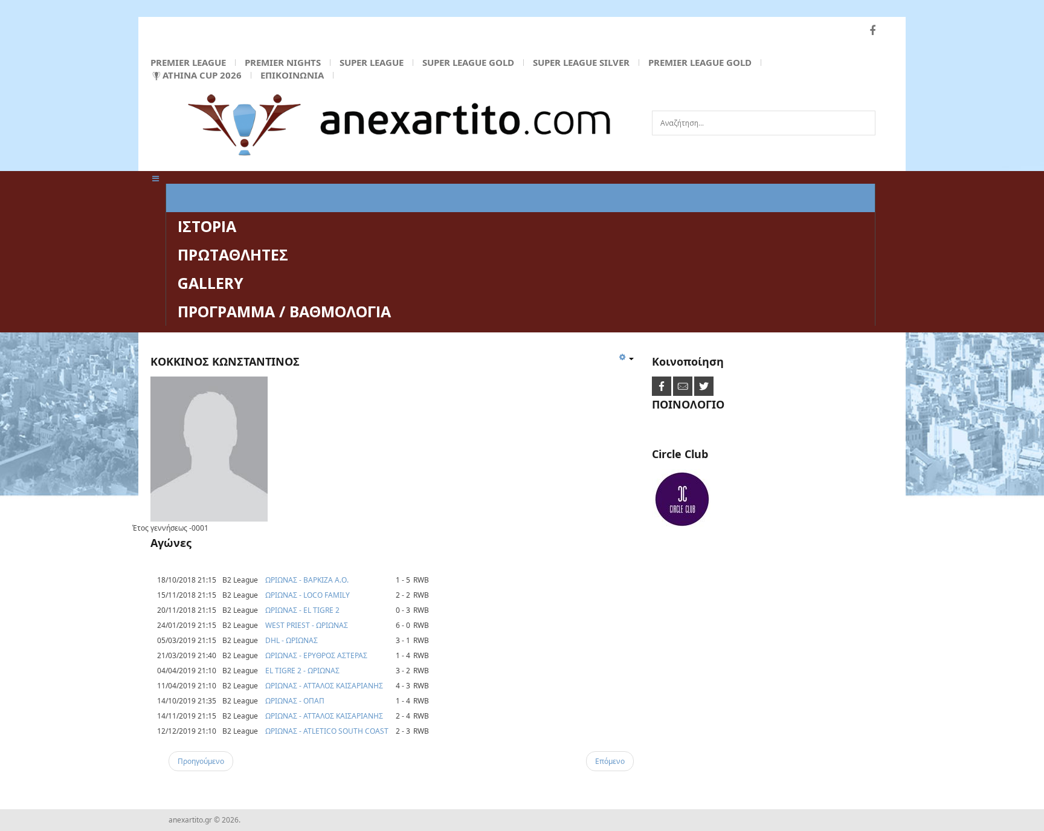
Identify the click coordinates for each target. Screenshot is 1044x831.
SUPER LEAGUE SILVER (581, 62)
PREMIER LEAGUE (188, 62)
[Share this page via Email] (683, 386)
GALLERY (210, 283)
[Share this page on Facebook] (662, 386)
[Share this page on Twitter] (704, 386)
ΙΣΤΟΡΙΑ (207, 226)
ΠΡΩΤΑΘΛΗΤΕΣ (233, 254)
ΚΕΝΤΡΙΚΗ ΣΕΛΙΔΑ (243, 197)
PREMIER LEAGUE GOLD (700, 62)
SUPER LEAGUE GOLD (468, 62)
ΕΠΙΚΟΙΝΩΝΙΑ (292, 75)
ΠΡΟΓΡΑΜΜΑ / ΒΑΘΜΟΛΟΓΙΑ (284, 311)
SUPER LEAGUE (372, 62)
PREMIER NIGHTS (283, 62)
